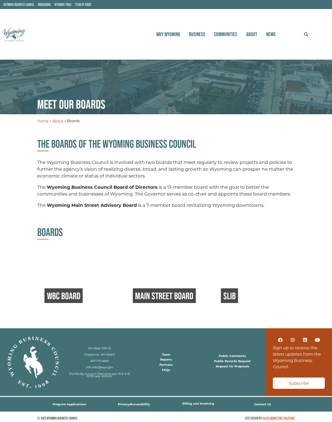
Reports (166, 359)
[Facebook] (280, 340)
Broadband (44, 4)
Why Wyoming (168, 34)
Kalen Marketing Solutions (278, 418)
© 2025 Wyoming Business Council (57, 418)
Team (166, 354)
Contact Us (262, 404)
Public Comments (232, 356)
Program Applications (69, 404)
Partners (166, 364)
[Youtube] (317, 340)
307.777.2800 (99, 361)
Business (197, 34)
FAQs (166, 370)
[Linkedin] (305, 340)
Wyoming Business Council (19, 4)
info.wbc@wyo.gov (99, 367)
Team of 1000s (83, 4)
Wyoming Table (63, 4)
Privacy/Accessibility (134, 404)
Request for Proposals (232, 366)
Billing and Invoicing (198, 403)
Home (43, 120)
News (271, 34)
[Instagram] (292, 340)
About (251, 34)
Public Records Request (232, 361)
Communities (225, 34)
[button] (306, 34)
